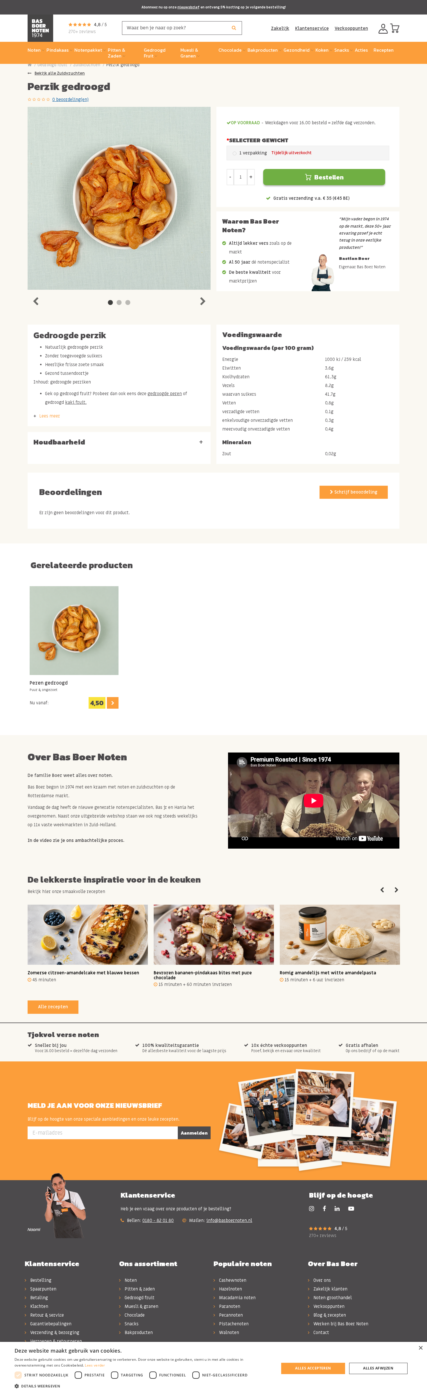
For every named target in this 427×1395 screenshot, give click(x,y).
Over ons (321, 1280)
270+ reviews (82, 32)
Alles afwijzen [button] (378, 1368)
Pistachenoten (233, 1324)
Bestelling (40, 1280)
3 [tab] (128, 303)
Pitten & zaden (139, 1289)
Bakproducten (138, 1332)
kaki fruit (75, 402)
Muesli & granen (140, 1306)
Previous (35, 300)
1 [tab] (110, 303)
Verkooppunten (351, 28)
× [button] (420, 1348)
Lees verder (95, 1365)
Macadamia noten (237, 1298)
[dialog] (213, 1368)
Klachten (38, 1306)
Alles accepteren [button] (313, 1368)
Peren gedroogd (49, 683)
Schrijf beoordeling (355, 492)
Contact (320, 1332)
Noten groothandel (332, 1298)
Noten (130, 1280)
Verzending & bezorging (54, 1332)
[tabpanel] (119, 198)
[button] (143, 1386)
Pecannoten (230, 1315)
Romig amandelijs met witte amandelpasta (328, 973)
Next (203, 300)
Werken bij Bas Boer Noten (340, 1324)
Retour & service (46, 1315)
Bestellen (329, 177)
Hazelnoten (230, 1289)
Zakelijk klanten (329, 1289)
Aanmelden (194, 1132)
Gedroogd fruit (52, 65)
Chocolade (134, 1315)
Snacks (131, 1324)
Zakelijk (280, 28)
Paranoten (229, 1306)
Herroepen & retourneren (55, 1341)
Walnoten (228, 1332)
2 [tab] (119, 303)
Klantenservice (312, 28)
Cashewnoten (232, 1280)
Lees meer (49, 416)
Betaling (38, 1298)
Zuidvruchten (86, 65)
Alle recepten (53, 1007)
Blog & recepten (329, 1315)
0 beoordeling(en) (70, 99)
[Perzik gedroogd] (119, 198)
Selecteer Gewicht (258, 140)
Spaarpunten (42, 1289)
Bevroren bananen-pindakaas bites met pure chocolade (203, 975)
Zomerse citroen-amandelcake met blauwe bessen (83, 973)
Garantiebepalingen (50, 1324)
